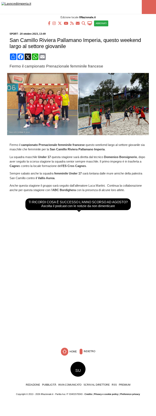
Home (73, 351)
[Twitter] (60, 23)
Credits (88, 394)
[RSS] (72, 23)
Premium (124, 384)
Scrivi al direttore (96, 384)
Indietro (89, 351)
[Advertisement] (78, 315)
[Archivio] (84, 23)
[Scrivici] (78, 23)
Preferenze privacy (130, 394)
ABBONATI (101, 23)
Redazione (33, 384)
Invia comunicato (69, 384)
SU (78, 370)
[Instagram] (54, 23)
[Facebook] (49, 23)
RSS (114, 384)
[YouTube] (66, 23)
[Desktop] (90, 23)
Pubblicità (49, 384)
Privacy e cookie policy (106, 394)
